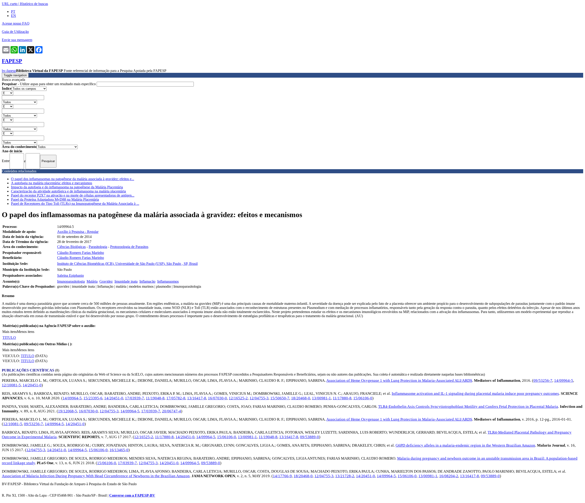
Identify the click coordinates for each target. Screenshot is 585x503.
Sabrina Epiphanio (70, 275)
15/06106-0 (362, 398)
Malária (92, 281)
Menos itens (25, 332)
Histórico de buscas (34, 4)
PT (13, 11)
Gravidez (106, 281)
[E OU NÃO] (7, 93)
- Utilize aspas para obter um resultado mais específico (49, 84)
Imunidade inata (126, 281)
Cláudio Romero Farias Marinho (80, 253)
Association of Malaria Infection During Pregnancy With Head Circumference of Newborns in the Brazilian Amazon (96, 476)
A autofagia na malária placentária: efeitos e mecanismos (51, 183)
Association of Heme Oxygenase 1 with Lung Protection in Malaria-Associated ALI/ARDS (399, 380)
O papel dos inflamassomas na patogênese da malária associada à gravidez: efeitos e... (72, 179)
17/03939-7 (134, 398)
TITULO (9, 338)
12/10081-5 (11, 385)
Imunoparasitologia (71, 281)
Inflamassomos (168, 281)
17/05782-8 (175, 398)
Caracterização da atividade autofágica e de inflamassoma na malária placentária (68, 191)
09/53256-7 (542, 380)
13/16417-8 (196, 398)
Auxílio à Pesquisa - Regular (77, 232)
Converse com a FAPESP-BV (132, 495)
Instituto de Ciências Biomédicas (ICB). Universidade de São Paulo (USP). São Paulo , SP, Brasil (127, 264)
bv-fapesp (9, 71)
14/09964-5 (563, 380)
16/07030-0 (217, 398)
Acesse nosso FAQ (15, 23)
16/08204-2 (448, 476)
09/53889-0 (309, 437)
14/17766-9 (282, 476)
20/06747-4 (171, 411)
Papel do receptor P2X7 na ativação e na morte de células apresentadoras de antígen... (72, 195)
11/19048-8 (155, 398)
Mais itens (9, 332)
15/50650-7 (279, 398)
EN (13, 16)
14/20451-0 (32, 385)
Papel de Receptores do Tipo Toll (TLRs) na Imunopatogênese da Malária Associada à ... (75, 203)
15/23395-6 (92, 398)
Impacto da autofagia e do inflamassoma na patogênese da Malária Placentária (67, 187)
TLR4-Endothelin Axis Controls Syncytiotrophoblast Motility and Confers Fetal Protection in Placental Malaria (468, 406)
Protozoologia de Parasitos (129, 247)
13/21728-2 (344, 476)
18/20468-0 (300, 398)
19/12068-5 (67, 411)
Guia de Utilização (15, 32)
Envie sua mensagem (17, 40)
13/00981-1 (321, 398)
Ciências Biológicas (71, 247)
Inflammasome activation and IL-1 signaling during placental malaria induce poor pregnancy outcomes (475, 393)
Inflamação (147, 281)
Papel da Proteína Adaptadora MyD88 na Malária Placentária (55, 199)
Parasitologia (98, 247)
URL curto (9, 4)
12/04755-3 (259, 398)
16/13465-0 (118, 450)
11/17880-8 (342, 398)
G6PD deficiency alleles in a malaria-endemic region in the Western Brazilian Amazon (465, 445)
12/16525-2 (238, 398)
